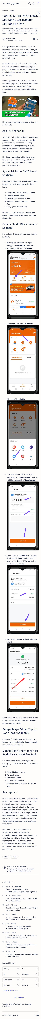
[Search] (29, 3)
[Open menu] (3, 3)
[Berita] (14, 951)
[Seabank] (14, 857)
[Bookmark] (37, 3)
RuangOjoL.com (13, 3)
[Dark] (33, 3)
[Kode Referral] (16, 886)
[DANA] (5, 857)
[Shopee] (14, 941)
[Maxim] (14, 914)
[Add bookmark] (34, 39)
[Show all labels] (10, 990)
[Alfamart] (14, 905)
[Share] (37, 39)
